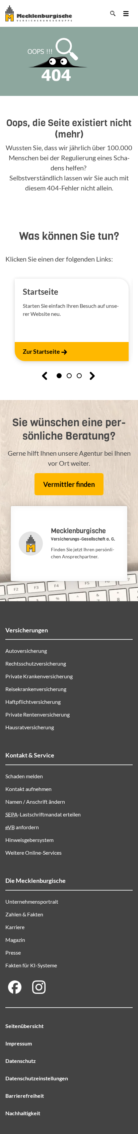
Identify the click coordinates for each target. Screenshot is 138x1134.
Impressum (18, 1043)
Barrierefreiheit (24, 1095)
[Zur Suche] (112, 13)
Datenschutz (20, 1061)
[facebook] (14, 987)
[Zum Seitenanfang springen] (121, 1107)
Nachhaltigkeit (22, 1113)
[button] (59, 375)
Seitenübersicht (24, 1026)
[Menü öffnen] (126, 13)
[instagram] (38, 987)
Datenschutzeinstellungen (36, 1078)
